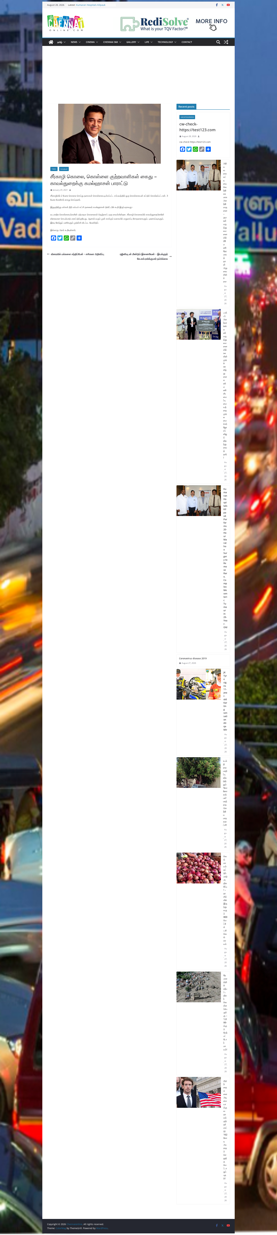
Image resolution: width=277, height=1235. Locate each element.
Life (147, 42)
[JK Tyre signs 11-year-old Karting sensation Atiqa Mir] (198, 712)
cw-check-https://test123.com (197, 126)
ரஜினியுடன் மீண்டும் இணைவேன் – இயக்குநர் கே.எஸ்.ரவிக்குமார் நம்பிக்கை (144, 256)
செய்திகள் (63, 169)
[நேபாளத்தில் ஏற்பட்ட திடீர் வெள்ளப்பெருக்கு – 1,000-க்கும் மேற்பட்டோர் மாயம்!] (198, 1023)
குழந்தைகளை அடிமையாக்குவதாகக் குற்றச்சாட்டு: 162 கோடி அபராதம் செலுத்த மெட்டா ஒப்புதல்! (225, 1129)
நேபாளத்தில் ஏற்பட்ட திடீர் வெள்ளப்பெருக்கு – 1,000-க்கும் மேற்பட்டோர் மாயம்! (225, 1012)
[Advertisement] (138, 79)
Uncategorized (187, 117)
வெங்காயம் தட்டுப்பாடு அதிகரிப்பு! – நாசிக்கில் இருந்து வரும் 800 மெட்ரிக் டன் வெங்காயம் (225, 900)
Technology (165, 42)
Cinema (90, 42)
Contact (187, 42)
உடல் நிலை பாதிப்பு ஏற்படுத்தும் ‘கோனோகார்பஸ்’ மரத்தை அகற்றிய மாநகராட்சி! (225, 792)
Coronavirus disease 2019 (193, 658)
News (74, 42)
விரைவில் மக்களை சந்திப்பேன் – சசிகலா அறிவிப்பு (77, 254)
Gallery (131, 42)
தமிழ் (59, 42)
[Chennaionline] (51, 42)
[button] (64, 42)
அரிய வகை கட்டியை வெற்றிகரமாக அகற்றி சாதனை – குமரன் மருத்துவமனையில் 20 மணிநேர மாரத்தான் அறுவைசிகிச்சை (225, 222)
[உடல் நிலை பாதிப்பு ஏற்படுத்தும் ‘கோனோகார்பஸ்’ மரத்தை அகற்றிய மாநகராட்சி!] (198, 804)
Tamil (54, 169)
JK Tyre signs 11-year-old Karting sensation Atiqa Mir (225, 701)
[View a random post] (226, 42)
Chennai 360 (110, 42)
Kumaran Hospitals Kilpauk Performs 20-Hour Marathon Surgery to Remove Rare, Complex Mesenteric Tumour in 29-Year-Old (225, 558)
